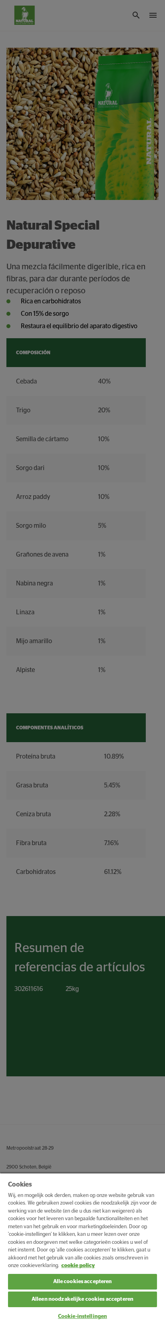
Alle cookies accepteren (82, 1281)
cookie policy (78, 1265)
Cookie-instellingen (82, 1316)
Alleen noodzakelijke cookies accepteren (82, 1299)
